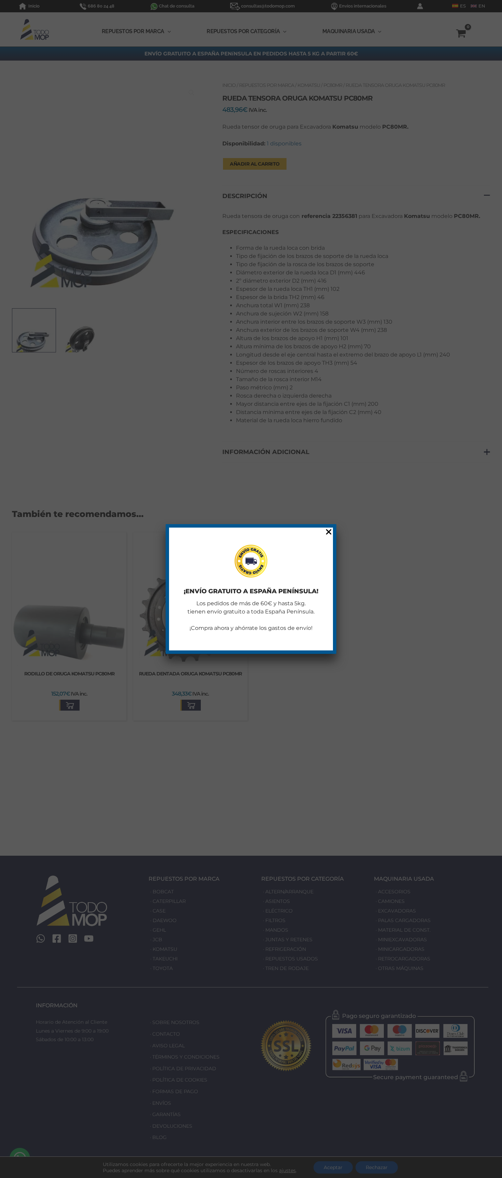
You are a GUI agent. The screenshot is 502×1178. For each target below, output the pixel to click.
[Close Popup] (328, 532)
